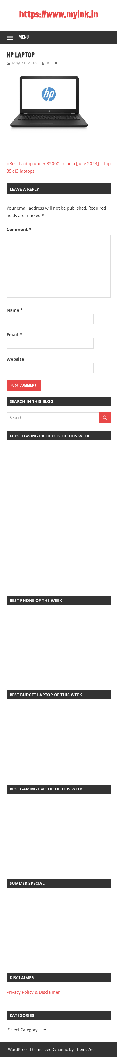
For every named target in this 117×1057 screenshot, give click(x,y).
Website (15, 359)
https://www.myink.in (58, 14)
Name (15, 310)
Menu (23, 37)
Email (14, 334)
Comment (19, 229)
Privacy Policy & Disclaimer (33, 992)
